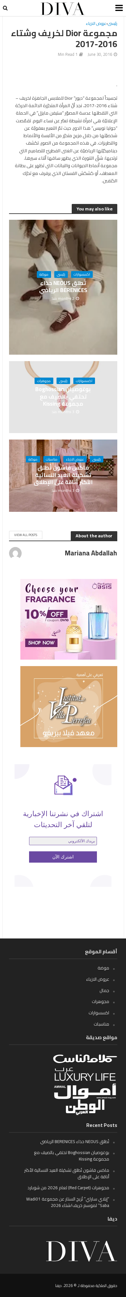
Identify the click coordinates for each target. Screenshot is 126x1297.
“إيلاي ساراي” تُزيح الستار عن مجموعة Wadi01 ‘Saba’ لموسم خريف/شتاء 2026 (67, 1202)
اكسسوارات (82, 274)
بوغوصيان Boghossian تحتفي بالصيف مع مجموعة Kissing (63, 396)
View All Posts (25, 535)
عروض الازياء (96, 24)
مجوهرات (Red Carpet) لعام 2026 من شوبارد (68, 1187)
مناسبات (52, 459)
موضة (43, 274)
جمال (104, 990)
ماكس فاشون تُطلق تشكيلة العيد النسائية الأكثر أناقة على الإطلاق (63, 475)
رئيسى (112, 24)
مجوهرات (44, 381)
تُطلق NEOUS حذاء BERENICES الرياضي (63, 286)
